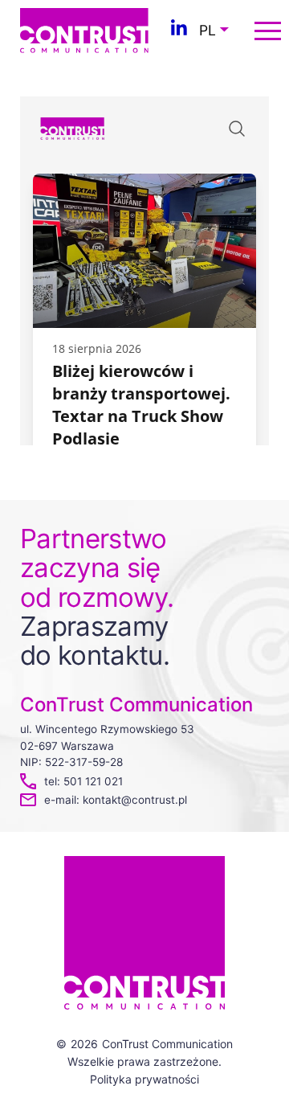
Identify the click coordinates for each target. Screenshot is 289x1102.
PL (207, 30)
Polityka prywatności (144, 1079)
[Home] (84, 29)
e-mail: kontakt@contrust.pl (115, 799)
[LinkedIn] (179, 30)
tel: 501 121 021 (83, 781)
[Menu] (267, 31)
